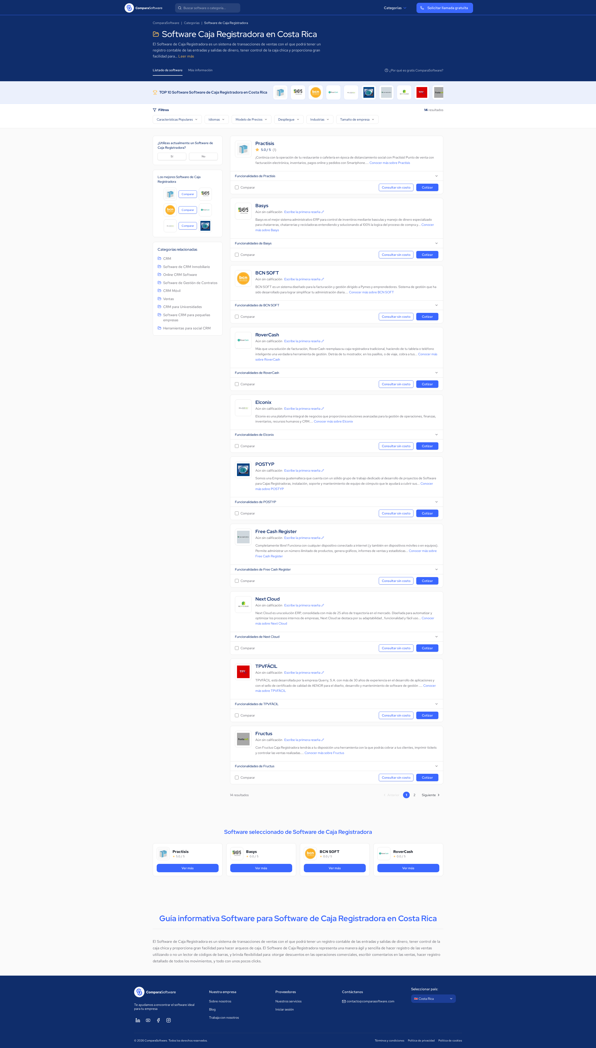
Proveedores (285, 992)
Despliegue (286, 119)
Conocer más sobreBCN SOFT (371, 292)
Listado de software (168, 70)
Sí (172, 156)
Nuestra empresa (222, 992)
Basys (261, 206)
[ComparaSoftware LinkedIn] (138, 1020)
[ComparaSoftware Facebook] (158, 1020)
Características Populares (175, 119)
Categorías (393, 8)
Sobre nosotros (220, 1001)
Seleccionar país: (424, 989)
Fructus (263, 734)
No (203, 156)
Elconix (263, 402)
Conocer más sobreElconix (333, 421)
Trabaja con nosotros (224, 1017)
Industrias (317, 119)
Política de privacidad (421, 1040)
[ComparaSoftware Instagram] (168, 1020)
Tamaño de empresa (354, 119)
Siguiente (429, 795)
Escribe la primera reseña (302, 212)
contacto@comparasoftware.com (370, 1001)
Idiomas (214, 119)
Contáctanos (352, 992)
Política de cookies (450, 1040)
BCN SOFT (267, 273)
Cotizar (427, 187)
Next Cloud (267, 599)
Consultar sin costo (396, 187)
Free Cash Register (276, 531)
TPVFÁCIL (266, 666)
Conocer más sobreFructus (324, 753)
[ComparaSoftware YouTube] (148, 1020)
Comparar (189, 195)
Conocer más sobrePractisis (389, 163)
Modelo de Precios (249, 119)
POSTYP (264, 464)
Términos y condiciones (389, 1040)
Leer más (186, 56)
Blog (212, 1009)
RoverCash (267, 335)
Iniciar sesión (284, 1009)
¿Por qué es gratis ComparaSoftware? (416, 70)
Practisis (264, 143)
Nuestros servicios (288, 1001)
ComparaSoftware (166, 23)
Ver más (196, 868)
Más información (200, 70)
